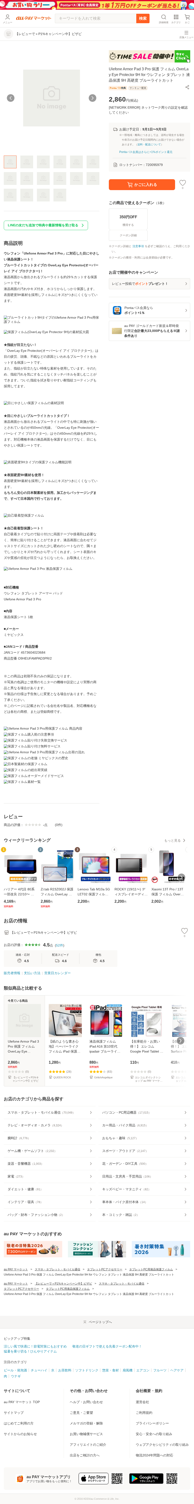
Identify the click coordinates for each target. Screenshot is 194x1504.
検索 (143, 18)
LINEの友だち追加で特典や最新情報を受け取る (43, 225)
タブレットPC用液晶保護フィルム (151, 1269)
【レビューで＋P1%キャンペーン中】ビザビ (63, 1283)
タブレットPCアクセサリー (104, 1269)
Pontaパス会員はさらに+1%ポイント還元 (145, 152)
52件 (59, 945)
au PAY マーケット (16, 1269)
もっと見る (172, 840)
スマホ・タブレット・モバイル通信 (57, 1269)
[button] (187, 87)
